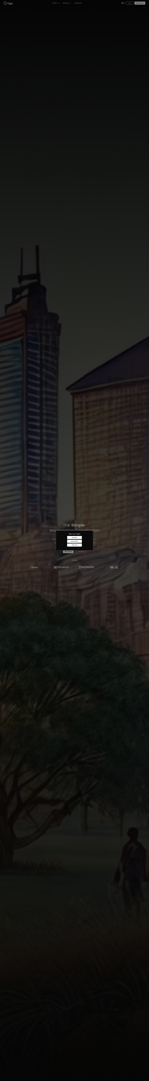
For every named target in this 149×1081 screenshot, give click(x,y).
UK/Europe (74, 545)
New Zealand (74, 541)
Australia (74, 537)
